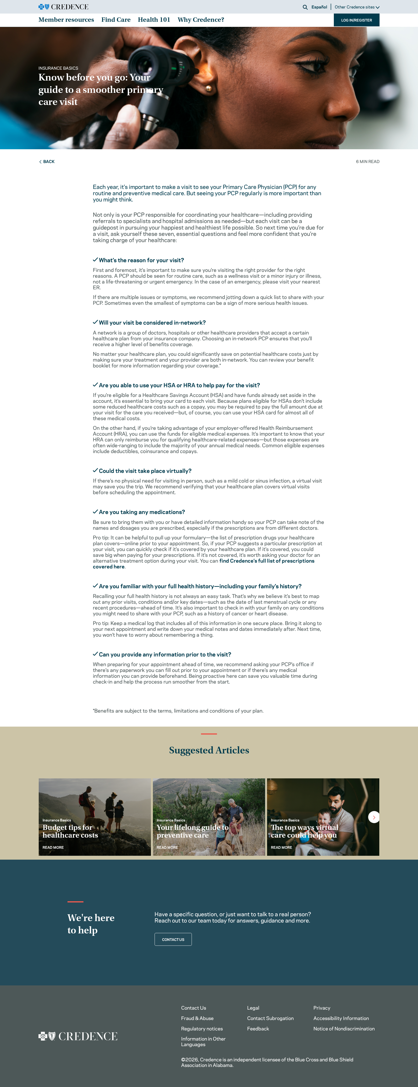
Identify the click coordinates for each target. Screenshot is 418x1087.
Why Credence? (201, 20)
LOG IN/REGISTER (356, 19)
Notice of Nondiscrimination (344, 1028)
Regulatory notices (202, 1028)
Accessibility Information (341, 1017)
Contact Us (193, 1007)
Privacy (322, 1007)
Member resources (66, 20)
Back (49, 161)
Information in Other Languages (203, 1041)
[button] (305, 7)
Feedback (258, 1028)
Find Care (116, 20)
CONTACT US (173, 939)
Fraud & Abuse (197, 1017)
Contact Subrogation (270, 1017)
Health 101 (154, 20)
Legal (253, 1007)
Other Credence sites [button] (355, 6)
